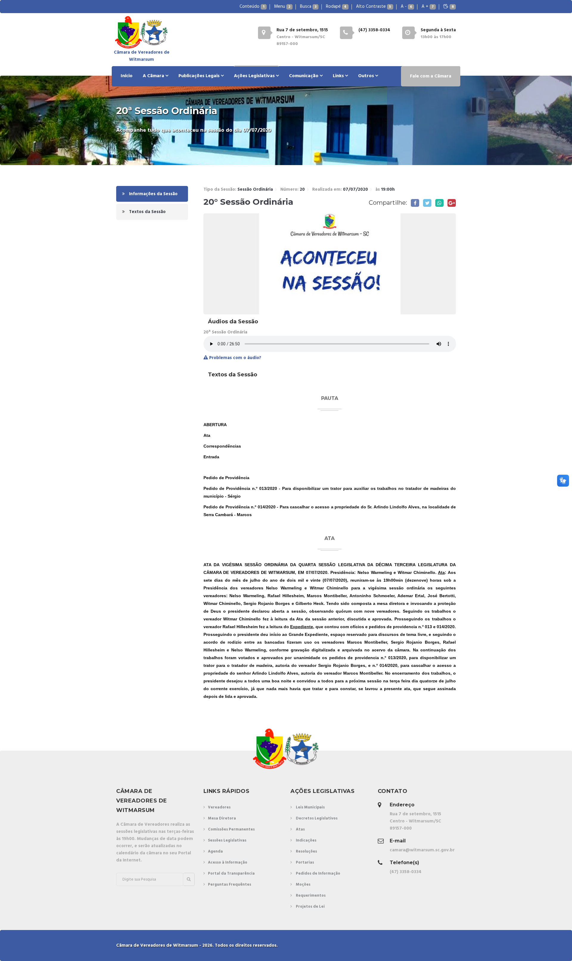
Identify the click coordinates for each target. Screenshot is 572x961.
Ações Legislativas (255, 76)
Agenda (215, 851)
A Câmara (154, 76)
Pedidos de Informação (318, 873)
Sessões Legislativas (227, 840)
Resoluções (306, 851)
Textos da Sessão (147, 211)
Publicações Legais (199, 76)
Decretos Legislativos (317, 818)
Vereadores (219, 807)
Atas (300, 829)
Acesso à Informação (227, 862)
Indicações (306, 840)
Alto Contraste (373, 6)
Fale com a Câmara (430, 76)
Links (339, 76)
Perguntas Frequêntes (229, 884)
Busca (308, 6)
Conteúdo (252, 6)
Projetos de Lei (310, 906)
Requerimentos (311, 895)
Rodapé (336, 6)
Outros (366, 76)
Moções (303, 884)
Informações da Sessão (153, 194)
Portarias (305, 862)
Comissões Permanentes (231, 829)
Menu (282, 6)
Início (127, 76)
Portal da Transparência (231, 873)
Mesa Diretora (222, 818)
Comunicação (304, 76)
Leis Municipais (310, 807)
